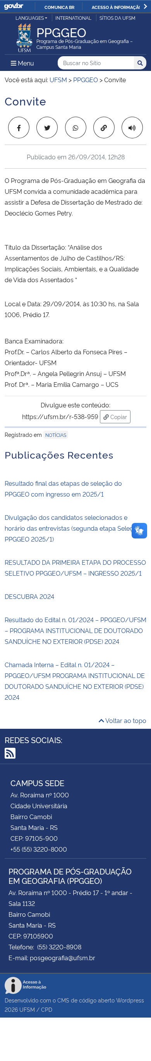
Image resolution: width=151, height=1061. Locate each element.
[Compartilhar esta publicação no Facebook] (18, 127)
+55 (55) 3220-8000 (38, 849)
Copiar (119, 416)
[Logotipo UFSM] (24, 35)
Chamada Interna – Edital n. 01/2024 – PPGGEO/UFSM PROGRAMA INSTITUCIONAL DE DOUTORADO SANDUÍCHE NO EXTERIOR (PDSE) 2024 (75, 680)
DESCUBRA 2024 (29, 596)
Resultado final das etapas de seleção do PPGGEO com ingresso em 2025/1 (63, 488)
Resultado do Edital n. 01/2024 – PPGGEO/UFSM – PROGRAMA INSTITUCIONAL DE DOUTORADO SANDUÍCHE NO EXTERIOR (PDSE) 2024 (75, 630)
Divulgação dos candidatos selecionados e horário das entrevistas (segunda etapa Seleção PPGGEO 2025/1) (73, 528)
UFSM (27, 1009)
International (73, 17)
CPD (46, 1009)
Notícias (55, 434)
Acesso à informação (117, 7)
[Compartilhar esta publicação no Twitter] (47, 127)
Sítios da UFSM (118, 17)
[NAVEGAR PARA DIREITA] (145, 6)
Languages (29, 17)
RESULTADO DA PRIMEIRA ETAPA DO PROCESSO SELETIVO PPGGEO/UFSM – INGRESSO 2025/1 (75, 567)
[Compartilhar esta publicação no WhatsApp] (75, 127)
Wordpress (130, 1000)
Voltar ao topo (125, 720)
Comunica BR (59, 7)
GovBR (13, 6)
